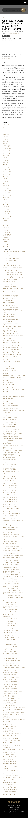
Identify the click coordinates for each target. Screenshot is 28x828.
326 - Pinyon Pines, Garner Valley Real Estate (13, 345)
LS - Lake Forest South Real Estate (11, 642)
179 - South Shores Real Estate (10, 279)
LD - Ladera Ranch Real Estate (10, 627)
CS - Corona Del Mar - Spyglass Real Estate (13, 572)
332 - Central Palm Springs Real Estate (12, 351)
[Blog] (19, 802)
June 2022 (5, 222)
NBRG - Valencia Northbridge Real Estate (12, 670)
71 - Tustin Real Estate (8, 440)
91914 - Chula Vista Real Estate (10, 476)
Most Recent (6, 132)
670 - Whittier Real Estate (9, 415)
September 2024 (7, 174)
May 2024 (5, 181)
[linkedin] (16, 802)
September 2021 (7, 237)
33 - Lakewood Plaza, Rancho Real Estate (12, 347)
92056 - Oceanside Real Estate (10, 497)
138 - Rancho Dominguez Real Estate (11, 265)
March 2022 (6, 227)
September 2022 (7, 216)
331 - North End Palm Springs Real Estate (12, 349)
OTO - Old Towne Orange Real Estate (11, 693)
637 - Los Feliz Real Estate (9, 403)
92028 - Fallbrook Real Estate (10, 489)
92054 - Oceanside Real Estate (10, 496)
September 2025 (7, 153)
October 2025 (6, 152)
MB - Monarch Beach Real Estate (10, 655)
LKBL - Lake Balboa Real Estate (10, 632)
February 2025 (6, 166)
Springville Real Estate (8, 747)
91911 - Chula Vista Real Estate (10, 475)
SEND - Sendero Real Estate (9, 735)
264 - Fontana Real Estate (9, 314)
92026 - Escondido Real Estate (10, 485)
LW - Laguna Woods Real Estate (10, 648)
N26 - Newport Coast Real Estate (11, 663)
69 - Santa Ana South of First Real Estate (12, 433)
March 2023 (6, 206)
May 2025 (5, 160)
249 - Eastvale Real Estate (9, 300)
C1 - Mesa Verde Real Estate (9, 543)
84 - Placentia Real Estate (9, 462)
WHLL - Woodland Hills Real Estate (11, 789)
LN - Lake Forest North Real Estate (11, 634)
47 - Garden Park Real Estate (9, 368)
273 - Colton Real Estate (8, 317)
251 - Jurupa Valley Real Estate (10, 304)
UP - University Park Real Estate (10, 775)
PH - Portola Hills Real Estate (10, 695)
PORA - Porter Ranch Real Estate (10, 702)
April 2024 (5, 183)
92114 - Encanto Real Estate (9, 518)
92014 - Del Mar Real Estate (9, 482)
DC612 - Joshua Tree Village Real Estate (12, 590)
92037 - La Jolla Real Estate (9, 494)
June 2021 (5, 242)
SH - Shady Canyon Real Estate (10, 737)
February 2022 (6, 229)
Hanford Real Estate (8, 616)
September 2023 (7, 195)
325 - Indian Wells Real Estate (10, 344)
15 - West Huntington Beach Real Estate (12, 270)
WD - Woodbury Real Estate (9, 787)
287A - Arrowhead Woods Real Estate (12, 326)
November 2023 (7, 192)
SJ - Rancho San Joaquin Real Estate (11, 740)
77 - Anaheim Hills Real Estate (10, 448)
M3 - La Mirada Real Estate (9, 651)
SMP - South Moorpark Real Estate (11, 744)
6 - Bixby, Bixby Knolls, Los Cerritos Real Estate (14, 375)
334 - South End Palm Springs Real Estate (12, 352)
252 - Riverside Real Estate (9, 305)
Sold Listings (6, 127)
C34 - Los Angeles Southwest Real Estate (12, 553)
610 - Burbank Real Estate (9, 382)
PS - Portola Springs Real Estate (10, 703)
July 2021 (5, 241)
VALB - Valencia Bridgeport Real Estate (12, 779)
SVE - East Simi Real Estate (9, 759)
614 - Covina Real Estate (8, 384)
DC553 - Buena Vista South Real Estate (12, 585)
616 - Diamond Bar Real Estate (10, 386)
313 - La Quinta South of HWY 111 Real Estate (14, 337)
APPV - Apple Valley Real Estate (10, 527)
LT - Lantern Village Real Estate (10, 644)
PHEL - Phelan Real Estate (9, 696)
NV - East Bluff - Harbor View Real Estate (12, 683)
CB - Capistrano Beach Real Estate (11, 564)
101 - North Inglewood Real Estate (11, 255)
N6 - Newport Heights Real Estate (11, 665)
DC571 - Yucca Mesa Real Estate (10, 586)
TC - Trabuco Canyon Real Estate (10, 770)
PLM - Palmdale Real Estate (9, 700)
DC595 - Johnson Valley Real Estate (11, 588)
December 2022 (7, 211)
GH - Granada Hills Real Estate (10, 613)
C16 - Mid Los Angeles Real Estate (11, 546)
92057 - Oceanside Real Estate (10, 499)
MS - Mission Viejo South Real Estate (13, 33)
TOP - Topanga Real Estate (9, 773)
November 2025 (7, 150)
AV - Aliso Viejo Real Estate (9, 529)
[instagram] (14, 802)
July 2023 (5, 199)
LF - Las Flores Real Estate (9, 628)
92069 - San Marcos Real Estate (10, 504)
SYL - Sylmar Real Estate (8, 765)
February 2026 (6, 145)
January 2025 (6, 167)
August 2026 (6, 134)
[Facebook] (9, 802)
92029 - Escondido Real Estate (10, 490)
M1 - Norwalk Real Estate (9, 649)
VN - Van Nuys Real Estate (9, 784)
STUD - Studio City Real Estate (10, 756)
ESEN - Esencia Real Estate (9, 607)
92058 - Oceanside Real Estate (10, 501)
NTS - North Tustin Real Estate (10, 681)
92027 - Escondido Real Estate (10, 487)
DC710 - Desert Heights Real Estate (11, 595)
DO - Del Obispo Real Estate (9, 602)
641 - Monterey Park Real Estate (10, 405)
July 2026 (5, 136)
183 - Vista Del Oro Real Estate (10, 283)
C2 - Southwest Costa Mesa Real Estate (12, 548)
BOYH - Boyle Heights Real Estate (11, 534)
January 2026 (6, 146)
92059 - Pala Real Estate (8, 503)
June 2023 (5, 201)
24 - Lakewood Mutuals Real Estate (11, 296)
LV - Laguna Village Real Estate (10, 646)
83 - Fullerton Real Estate (9, 461)
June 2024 (5, 180)
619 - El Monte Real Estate (9, 387)
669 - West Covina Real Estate (10, 414)
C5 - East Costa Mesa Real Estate (11, 562)
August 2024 (6, 176)
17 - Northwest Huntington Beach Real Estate (13, 277)
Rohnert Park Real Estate (9, 717)
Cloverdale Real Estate (8, 571)
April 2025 (5, 162)
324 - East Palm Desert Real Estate (11, 342)
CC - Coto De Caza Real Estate (10, 565)
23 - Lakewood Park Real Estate (10, 295)
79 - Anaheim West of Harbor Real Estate (12, 452)
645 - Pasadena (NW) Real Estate (11, 407)
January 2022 (6, 230)
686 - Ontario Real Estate (9, 426)
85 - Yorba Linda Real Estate (9, 464)
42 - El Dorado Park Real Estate (10, 365)
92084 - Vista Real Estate (9, 511)
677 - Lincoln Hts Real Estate (9, 419)
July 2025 (5, 157)
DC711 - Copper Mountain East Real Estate (13, 597)
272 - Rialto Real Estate (8, 316)
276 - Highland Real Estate (9, 321)
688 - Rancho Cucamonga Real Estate (11, 429)
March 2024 (6, 185)
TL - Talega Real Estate (8, 772)
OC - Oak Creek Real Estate (9, 686)
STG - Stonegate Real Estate (9, 754)
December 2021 (7, 232)
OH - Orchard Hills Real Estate (10, 688)
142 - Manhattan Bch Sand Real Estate (12, 269)
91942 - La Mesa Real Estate (9, 478)
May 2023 (5, 202)
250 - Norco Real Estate (8, 302)
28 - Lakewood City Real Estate (10, 323)
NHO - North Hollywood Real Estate (11, 672)
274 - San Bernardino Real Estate (10, 319)
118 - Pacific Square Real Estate (10, 262)
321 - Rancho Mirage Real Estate (10, 340)
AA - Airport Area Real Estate (9, 524)
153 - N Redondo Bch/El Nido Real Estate (12, 274)
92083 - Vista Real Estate (9, 510)
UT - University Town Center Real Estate (12, 777)
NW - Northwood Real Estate (10, 684)
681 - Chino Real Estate (8, 421)
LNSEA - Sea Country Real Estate (11, 637)
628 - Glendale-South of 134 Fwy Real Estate (13, 396)
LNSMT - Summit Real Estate (10, 641)
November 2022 (7, 213)
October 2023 (6, 194)
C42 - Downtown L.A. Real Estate (10, 560)
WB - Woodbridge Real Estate (10, 786)
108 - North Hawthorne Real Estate (11, 256)
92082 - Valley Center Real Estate (11, 508)
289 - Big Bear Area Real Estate (10, 330)
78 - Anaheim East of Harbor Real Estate (12, 450)
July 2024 (5, 178)
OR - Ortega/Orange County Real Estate (12, 691)
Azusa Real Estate (7, 531)
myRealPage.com (16, 822)
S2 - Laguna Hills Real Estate (9, 726)
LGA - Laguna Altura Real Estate (10, 630)
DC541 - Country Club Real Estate (11, 583)
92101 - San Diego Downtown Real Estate (12, 513)
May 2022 (5, 223)
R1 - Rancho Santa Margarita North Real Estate (14, 707)
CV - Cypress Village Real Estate (10, 574)
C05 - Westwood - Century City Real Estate (13, 539)
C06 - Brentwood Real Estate (10, 541)
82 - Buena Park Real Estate (9, 459)
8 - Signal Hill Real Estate (8, 454)
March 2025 (6, 164)
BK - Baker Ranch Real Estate (10, 532)
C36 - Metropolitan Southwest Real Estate (13, 555)
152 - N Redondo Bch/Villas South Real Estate (13, 272)
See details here (6, 58)
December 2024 (7, 169)
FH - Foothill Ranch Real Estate (10, 609)
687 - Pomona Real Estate (9, 428)
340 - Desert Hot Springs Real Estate (11, 356)
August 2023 (6, 197)
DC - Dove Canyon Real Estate (10, 579)
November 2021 (7, 234)
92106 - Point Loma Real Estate (10, 515)
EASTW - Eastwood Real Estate (10, 604)
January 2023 (6, 209)
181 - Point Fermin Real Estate (10, 281)
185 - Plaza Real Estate (8, 284)
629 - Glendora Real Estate (9, 398)
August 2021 (6, 239)
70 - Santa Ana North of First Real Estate (12, 438)
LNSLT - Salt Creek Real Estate (10, 639)
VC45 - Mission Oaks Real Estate (10, 782)
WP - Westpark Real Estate (9, 793)
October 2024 (6, 173)
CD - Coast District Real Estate (10, 567)
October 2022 (6, 215)
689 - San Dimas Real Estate (9, 431)
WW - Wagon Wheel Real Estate (10, 794)
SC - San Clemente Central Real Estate (12, 731)
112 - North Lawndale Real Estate (11, 258)
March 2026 (6, 143)
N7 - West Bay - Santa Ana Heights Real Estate (14, 667)
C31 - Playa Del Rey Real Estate (10, 552)
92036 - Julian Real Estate (9, 492)
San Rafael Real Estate (8, 730)
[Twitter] (12, 802)
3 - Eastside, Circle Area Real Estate (11, 331)
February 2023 (6, 208)
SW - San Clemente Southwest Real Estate (13, 763)
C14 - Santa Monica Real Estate (10, 545)
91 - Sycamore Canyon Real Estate (11, 471)
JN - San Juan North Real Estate (10, 618)
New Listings (6, 126)
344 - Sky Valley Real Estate (9, 359)
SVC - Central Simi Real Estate (10, 758)
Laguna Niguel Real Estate (9, 625)
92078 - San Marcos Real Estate (10, 506)
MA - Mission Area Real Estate (10, 653)
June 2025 (5, 159)
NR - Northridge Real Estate (9, 679)
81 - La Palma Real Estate (9, 457)
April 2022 (5, 225)
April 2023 (5, 204)
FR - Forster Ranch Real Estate (10, 611)
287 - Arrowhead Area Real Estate (11, 324)
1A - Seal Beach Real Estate (9, 286)
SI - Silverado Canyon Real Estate (10, 738)
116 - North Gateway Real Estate (10, 260)
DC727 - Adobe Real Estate (9, 599)
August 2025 (6, 155)
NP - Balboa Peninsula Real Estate (11, 677)
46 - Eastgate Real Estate (9, 366)
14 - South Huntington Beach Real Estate (12, 267)
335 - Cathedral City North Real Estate (12, 354)
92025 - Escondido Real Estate (10, 483)
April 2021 (5, 246)
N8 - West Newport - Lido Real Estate (12, 669)
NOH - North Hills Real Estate (10, 675)
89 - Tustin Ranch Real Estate (9, 469)
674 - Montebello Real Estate (10, 417)
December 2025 (7, 148)
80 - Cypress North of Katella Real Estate (12, 455)
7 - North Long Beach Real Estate (10, 436)
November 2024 (7, 171)
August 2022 (6, 218)
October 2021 (6, 235)
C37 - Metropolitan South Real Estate (11, 557)
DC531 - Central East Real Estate (11, 581)
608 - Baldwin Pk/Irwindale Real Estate (12, 377)
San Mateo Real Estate (8, 728)
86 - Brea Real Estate (8, 466)
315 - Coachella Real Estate (9, 338)
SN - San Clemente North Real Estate (11, 745)
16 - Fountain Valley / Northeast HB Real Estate (14, 276)
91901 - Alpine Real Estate (9, 473)
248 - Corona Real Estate (9, 298)
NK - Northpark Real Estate (9, 674)
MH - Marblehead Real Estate (10, 658)
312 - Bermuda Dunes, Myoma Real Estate (13, 335)
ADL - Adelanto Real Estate (9, 525)
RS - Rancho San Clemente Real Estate (12, 724)
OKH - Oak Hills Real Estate (9, 689)
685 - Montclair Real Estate (9, 424)
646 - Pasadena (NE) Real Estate (10, 408)
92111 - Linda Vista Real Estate (10, 517)
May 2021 (5, 244)
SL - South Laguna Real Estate (10, 742)
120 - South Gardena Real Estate (10, 263)
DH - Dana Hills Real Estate (9, 600)
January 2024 (6, 188)
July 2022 (5, 220)
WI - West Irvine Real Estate (9, 791)
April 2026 (5, 141)
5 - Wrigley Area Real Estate (9, 370)
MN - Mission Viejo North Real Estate (11, 660)
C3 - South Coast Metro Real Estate (11, 550)
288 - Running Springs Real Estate (10, 328)
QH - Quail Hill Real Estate (9, 705)
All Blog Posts (6, 124)
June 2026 (5, 138)
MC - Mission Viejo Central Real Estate (12, 656)
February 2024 (6, 187)
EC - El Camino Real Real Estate (10, 606)
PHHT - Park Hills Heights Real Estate (12, 698)
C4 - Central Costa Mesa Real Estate (11, 559)
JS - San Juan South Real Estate (10, 620)
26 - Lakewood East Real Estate (10, 309)
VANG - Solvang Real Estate (9, 780)
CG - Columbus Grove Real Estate (11, 569)
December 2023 (7, 190)
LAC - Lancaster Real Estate (9, 623)
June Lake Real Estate (8, 621)
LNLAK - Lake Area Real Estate (10, 635)
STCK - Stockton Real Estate (9, 752)
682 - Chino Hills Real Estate (9, 422)
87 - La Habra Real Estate (9, 468)
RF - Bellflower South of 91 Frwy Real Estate (13, 712)
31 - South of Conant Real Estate (10, 333)
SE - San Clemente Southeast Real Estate (12, 733)
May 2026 (5, 139)
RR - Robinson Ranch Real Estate (10, 723)
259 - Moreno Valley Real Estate (10, 307)
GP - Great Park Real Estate (9, 614)
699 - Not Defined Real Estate (10, 434)
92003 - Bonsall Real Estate (9, 480)
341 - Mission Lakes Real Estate (10, 358)
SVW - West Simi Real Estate (9, 761)
